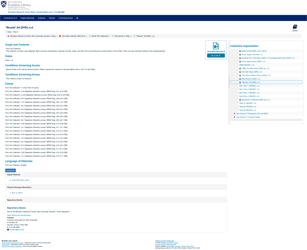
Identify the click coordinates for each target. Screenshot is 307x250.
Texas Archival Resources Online (12, 243)
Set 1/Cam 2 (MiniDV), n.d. (249, 89)
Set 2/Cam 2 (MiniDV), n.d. (249, 96)
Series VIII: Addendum (100, 36)
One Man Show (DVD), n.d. (252, 72)
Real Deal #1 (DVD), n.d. (251, 79)
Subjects (41, 18)
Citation (295, 30)
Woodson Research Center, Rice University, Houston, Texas (33, 36)
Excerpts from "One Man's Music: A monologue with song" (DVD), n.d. (268, 58)
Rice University (171, 244)
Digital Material (13, 174)
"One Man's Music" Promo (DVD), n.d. (256, 75)
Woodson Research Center (19, 12)
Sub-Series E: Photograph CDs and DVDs (252, 113)
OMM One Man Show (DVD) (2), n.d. (256, 68)
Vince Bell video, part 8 (20, 180)
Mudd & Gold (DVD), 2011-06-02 (254, 51)
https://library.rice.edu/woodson (19, 215)
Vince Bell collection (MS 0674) (74, 36)
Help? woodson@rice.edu (41, 12)
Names (52, 18)
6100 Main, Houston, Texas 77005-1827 (180, 246)
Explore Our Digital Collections (12, 246)
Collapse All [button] (11, 170)
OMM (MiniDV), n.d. (246, 65)
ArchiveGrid (5, 244)
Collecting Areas (66, 18)
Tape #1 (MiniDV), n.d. (247, 103)
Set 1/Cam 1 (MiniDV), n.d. (249, 85)
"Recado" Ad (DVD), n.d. (251, 82)
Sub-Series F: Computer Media (248, 117)
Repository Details (14, 200)
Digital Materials (27, 18)
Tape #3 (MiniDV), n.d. (247, 110)
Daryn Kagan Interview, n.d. (252, 54)
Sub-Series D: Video (122, 36)
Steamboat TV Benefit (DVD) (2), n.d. (256, 99)
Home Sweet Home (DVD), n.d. (253, 61)
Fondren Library (160, 244)
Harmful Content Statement (164, 241)
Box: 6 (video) (17, 193)
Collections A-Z (10, 18)
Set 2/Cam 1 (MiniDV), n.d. (249, 92)
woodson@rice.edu (16, 229)
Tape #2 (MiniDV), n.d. (247, 106)
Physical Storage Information (19, 187)
